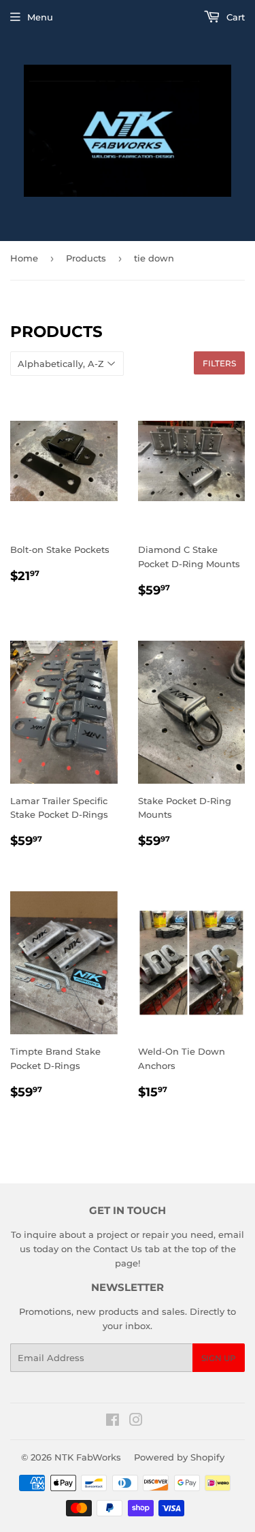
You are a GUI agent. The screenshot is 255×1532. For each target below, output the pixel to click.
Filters (219, 363)
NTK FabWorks (87, 1457)
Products (86, 258)
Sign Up (218, 1358)
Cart (234, 17)
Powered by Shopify (179, 1457)
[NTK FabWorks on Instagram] (136, 1421)
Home (24, 258)
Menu (40, 17)
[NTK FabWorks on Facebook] (112, 1421)
